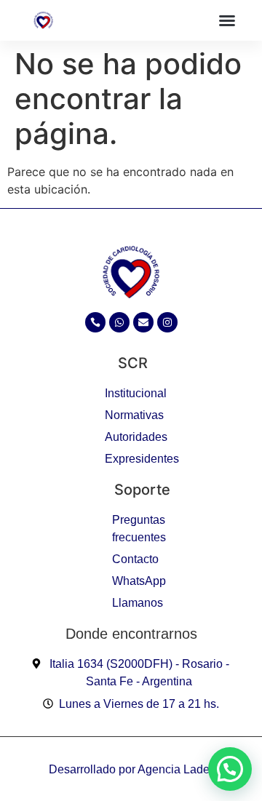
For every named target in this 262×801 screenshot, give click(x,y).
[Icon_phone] (95, 322)
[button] (227, 20)
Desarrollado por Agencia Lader (131, 769)
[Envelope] (143, 322)
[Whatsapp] (119, 322)
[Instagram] (167, 322)
